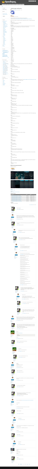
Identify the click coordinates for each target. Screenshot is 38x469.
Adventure (4, 38)
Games (3, 36)
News (7, 4)
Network (4, 28)
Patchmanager (5, 55)
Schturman (13, 211)
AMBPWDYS (12, 366)
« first (18, 464)
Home (2, 6)
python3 (6, 56)
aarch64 (4, 50)
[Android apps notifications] (13, 179)
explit (3, 81)
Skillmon (12, 451)
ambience (6, 50)
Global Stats (17, 4)
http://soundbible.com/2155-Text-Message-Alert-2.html (30, 79)
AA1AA (12, 381)
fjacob (11, 403)
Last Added (13, 4)
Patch (4, 53)
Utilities (4, 35)
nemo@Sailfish (21, 254)
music (7, 52)
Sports (4, 42)
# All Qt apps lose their (5, 72)
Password (4, 11)
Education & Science (5, 26)
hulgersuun (4, 84)
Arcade (4, 39)
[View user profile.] (13, 210)
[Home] (9, 2)
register (32, 204)
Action (4, 37)
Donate (20, 4)
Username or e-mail (5, 9)
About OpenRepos (4, 4)
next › (27, 464)
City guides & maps (5, 25)
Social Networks (5, 32)
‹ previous (21, 464)
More (8, 57)
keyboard (5, 52)
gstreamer (5, 51)
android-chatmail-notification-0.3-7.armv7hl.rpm (17, 196)
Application (4, 22)
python (4, 56)
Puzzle (4, 41)
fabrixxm (14, 351)
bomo (11, 218)
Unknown (4, 34)
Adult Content (4, 23)
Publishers (10, 4)
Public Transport (5, 31)
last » (29, 464)
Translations (4, 44)
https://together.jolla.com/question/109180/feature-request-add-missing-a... (24, 18)
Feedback (23, 4)
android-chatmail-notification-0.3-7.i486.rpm (16, 195)
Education (4, 40)
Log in (30, 204)
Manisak (4, 80)
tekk (11, 320)
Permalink (11, 220)
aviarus (3, 82)
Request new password (5, 14)
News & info (4, 29)
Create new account (5, 13)
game (3, 51)
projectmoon (4, 83)
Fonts (3, 45)
